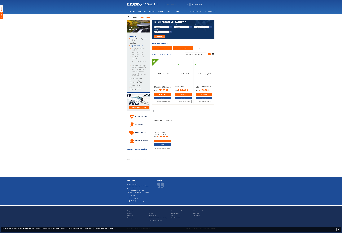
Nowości (130, 215)
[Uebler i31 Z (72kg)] (183, 71)
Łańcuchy (130, 213)
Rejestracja (196, 213)
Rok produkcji (197, 24)
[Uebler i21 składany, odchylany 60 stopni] (162, 118)
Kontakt (151, 211)
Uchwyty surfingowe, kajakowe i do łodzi (136, 81)
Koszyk (173, 215)
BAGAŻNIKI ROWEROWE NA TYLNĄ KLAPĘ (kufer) (139, 66)
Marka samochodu (159, 24)
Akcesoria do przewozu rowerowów (139, 74)
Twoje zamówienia (176, 211)
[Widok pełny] (213, 54)
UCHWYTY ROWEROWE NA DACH (139, 49)
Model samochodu (179, 24)
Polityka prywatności (155, 220)
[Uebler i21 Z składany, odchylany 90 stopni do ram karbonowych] (162, 71)
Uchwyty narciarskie (136, 78)
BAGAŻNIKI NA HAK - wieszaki (138, 57)
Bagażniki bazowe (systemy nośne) (138, 39)
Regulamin (152, 215)
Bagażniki (132, 36)
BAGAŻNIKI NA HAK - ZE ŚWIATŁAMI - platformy (139, 53)
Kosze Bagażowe (135, 85)
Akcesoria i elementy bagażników (136, 88)
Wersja (156, 29)
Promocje (130, 218)
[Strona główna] (142, 4)
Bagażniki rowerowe (136, 46)
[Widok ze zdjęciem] (209, 54)
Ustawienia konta (198, 211)
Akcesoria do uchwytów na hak (139, 62)
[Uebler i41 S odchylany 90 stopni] (204, 71)
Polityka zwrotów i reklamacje (158, 218)
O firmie (151, 213)
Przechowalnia (175, 218)
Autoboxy (133, 43)
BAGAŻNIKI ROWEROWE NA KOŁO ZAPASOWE (139, 70)
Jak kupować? (175, 213)
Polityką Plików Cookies (48, 228)
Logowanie (196, 215)
